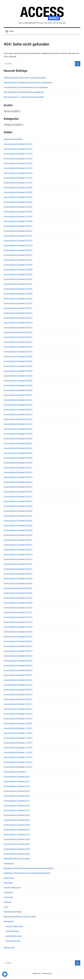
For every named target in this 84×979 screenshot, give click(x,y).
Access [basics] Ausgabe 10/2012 (18, 709)
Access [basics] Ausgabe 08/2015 (18, 660)
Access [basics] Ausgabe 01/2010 (18, 144)
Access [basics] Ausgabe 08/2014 (18, 656)
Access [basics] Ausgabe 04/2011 (18, 395)
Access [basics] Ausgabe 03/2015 (18, 327)
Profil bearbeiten (12, 931)
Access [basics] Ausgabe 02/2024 (18, 289)
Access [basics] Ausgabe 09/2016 (18, 699)
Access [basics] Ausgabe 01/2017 (18, 178)
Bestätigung (9, 863)
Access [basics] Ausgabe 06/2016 (18, 564)
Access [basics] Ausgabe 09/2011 (18, 675)
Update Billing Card (13, 936)
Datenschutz (9, 878)
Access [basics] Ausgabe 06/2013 (18, 549)
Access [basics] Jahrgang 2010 (17, 776)
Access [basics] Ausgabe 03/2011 (18, 308)
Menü (11, 31)
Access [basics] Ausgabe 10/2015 (18, 718)
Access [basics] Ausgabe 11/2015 (18, 747)
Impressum (8, 892)
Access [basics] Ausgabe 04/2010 (18, 390)
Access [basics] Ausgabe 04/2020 (18, 438)
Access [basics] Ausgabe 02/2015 (18, 250)
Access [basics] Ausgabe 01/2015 (18, 168)
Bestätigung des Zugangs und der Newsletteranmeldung (27, 873)
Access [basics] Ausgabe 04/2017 (18, 424)
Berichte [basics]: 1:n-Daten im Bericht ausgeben (24, 97)
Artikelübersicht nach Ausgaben (17, 858)
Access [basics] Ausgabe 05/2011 (18, 467)
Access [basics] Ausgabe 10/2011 (18, 704)
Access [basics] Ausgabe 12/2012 (18, 762)
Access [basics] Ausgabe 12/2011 (18, 757)
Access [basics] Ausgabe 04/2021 (18, 443)
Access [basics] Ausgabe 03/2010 (18, 303)
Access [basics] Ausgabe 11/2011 (18, 728)
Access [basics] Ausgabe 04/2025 (18, 458)
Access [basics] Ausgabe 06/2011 (18, 540)
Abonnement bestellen (13, 139)
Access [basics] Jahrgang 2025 (17, 849)
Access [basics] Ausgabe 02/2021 (18, 274)
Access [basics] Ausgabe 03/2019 (18, 347)
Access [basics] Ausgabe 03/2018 (18, 342)
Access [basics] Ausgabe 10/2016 (18, 723)
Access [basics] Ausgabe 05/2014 (18, 482)
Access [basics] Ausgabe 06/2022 (18, 593)
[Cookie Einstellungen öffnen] (4, 976)
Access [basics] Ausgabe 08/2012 (18, 646)
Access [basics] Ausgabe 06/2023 (18, 598)
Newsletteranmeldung (13, 912)
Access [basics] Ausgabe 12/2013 (18, 767)
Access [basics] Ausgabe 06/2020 (18, 583)
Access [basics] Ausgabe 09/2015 (18, 694)
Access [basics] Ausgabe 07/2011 (18, 612)
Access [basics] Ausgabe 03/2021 (18, 361)
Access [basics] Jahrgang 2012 (17, 786)
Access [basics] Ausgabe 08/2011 (18, 641)
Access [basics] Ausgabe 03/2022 (18, 366)
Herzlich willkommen (12, 887)
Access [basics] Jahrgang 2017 (17, 810)
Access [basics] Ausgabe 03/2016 (18, 332)
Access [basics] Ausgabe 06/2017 (18, 569)
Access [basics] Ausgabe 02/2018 (18, 260)
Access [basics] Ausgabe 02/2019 (18, 265)
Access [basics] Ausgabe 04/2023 (18, 453)
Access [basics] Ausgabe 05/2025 (18, 530)
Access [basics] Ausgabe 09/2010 (18, 670)
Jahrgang (7, 902)
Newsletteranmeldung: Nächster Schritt (20, 916)
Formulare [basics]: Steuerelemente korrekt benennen (26, 87)
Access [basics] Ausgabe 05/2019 (18, 506)
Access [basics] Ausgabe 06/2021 (18, 588)
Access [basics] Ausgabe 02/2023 (18, 284)
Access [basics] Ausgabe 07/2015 (18, 627)
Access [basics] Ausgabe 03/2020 (18, 356)
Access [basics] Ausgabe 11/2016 (18, 752)
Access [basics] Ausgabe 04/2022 (18, 448)
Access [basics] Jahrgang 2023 (17, 839)
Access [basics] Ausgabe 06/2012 (18, 545)
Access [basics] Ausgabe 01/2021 (18, 197)
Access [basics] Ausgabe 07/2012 (18, 617)
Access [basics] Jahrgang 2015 (17, 800)
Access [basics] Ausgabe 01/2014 (18, 163)
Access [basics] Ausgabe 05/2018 (18, 501)
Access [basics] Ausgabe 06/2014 (18, 554)
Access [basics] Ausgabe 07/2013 (18, 622)
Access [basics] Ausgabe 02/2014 (18, 245)
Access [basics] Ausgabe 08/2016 (18, 665)
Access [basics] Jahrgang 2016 (17, 805)
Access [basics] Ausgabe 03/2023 (18, 371)
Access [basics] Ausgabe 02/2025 (18, 293)
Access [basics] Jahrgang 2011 (17, 781)
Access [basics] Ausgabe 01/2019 (18, 187)
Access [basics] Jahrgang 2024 (17, 844)
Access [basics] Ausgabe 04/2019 (18, 433)
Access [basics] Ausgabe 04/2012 (18, 400)
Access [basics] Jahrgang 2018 (17, 815)
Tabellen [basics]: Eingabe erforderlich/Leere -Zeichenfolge (28, 82)
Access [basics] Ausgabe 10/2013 (18, 714)
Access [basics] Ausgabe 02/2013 (18, 240)
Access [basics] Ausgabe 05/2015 (18, 487)
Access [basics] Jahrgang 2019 (17, 820)
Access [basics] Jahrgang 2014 (17, 796)
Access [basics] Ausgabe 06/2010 (18, 535)
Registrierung (9, 947)
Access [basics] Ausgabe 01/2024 (18, 211)
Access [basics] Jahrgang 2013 (17, 791)
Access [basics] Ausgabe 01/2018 (18, 182)
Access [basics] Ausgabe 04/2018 (18, 429)
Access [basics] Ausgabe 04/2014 (18, 409)
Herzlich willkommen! (14, 926)
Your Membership (13, 941)
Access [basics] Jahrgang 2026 (17, 854)
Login (6, 907)
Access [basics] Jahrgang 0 (15, 771)
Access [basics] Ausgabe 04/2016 (18, 419)
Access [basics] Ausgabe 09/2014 (18, 689)
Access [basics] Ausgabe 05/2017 (18, 496)
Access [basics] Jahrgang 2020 (17, 825)
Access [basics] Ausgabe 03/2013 (18, 318)
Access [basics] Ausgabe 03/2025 (18, 380)
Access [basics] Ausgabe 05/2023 (18, 525)
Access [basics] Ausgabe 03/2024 (18, 376)
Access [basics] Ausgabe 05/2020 (18, 511)
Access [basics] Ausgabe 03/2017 (18, 337)
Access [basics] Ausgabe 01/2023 (18, 207)
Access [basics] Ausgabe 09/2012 (18, 680)
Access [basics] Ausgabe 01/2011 (18, 149)
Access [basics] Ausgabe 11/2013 (18, 738)
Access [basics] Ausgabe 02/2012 (18, 236)
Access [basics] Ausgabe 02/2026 (18, 298)
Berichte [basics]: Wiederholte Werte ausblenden (24, 92)
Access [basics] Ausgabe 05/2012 (18, 472)
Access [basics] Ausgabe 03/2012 (18, 313)
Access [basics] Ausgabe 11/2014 (18, 743)
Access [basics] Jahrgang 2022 (17, 834)
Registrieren (9, 921)
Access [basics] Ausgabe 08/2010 (18, 636)
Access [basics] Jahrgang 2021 (17, 829)
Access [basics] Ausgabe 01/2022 (18, 202)
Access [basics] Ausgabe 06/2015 (18, 559)
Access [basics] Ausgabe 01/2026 (18, 221)
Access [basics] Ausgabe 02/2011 (18, 231)
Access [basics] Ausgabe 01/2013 (18, 158)
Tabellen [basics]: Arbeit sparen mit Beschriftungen (25, 77)
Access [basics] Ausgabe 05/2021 (18, 516)
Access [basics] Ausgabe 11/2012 (18, 733)
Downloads (8, 883)
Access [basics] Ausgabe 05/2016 (18, 491)
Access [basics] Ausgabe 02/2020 (18, 269)
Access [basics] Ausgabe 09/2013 (18, 685)
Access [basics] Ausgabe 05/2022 (18, 520)
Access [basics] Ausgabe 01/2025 (18, 216)
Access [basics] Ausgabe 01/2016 (18, 173)
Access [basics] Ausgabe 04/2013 (18, 405)
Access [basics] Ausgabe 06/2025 (18, 602)
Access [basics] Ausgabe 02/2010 (18, 226)
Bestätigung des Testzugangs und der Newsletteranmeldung (29, 868)
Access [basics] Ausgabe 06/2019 (18, 578)
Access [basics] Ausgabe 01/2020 (18, 192)
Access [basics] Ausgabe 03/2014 (18, 322)
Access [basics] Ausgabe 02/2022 (18, 279)
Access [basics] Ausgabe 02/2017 (18, 255)
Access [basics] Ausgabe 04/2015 (18, 414)
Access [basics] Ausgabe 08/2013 (18, 651)
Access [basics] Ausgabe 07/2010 (18, 607)
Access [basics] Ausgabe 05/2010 (18, 462)
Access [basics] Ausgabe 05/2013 (18, 477)
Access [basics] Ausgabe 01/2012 (18, 153)
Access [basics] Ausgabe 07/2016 (18, 631)
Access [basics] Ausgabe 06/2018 (18, 574)
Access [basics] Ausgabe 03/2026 (18, 385)
